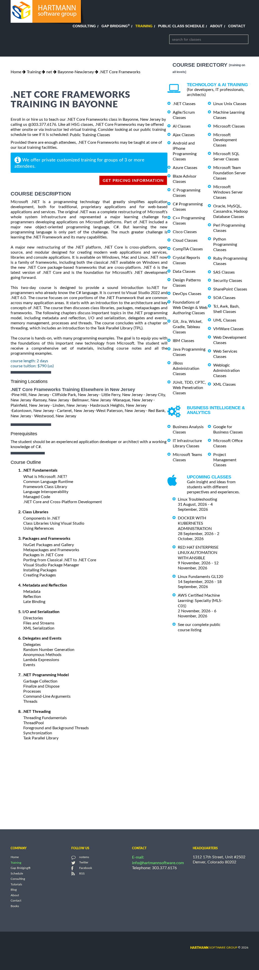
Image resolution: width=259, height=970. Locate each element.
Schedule (17, 873)
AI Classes (182, 126)
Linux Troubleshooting (197, 499)
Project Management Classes (224, 460)
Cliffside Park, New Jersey (75, 395)
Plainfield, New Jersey (30, 405)
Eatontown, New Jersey (33, 411)
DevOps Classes (187, 294)
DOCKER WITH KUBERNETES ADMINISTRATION (195, 523)
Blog (14, 889)
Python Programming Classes (225, 244)
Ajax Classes (184, 135)
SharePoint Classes (230, 289)
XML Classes (224, 384)
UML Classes (224, 320)
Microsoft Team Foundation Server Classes (229, 173)
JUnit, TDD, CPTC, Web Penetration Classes (189, 387)
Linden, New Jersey (70, 405)
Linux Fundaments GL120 (200, 577)
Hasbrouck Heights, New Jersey (118, 405)
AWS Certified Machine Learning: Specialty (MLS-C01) (200, 600)
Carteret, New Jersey (75, 411)
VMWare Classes (228, 329)
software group (213, 947)
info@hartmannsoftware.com (158, 863)
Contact (236, 26)
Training (144, 26)
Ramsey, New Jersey (51, 400)
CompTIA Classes (188, 249)
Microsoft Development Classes (225, 140)
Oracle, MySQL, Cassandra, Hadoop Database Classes (230, 211)
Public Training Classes (90, 135)
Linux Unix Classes (229, 104)
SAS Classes (224, 272)
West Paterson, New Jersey (120, 411)
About (216, 26)
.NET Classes (184, 104)
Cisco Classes (185, 232)
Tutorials (16, 884)
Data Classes (184, 272)
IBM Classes (183, 341)
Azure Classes (185, 168)
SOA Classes (224, 298)
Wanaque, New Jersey (133, 400)
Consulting (84, 26)
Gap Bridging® (21, 868)
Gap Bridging (115, 26)
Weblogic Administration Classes (226, 370)
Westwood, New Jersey (55, 416)
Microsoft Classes (229, 126)
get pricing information (133, 181)
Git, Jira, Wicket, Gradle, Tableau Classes (188, 327)
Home (16, 72)
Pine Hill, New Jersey (30, 395)
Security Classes (227, 281)
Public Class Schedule (181, 26)
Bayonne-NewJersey (76, 72)
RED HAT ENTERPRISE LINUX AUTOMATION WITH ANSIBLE (198, 552)
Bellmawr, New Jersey (91, 400)
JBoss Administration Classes (186, 368)
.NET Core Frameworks (119, 72)
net (49, 72)
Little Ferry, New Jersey (122, 395)
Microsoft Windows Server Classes (228, 192)
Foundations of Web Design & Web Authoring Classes (190, 307)
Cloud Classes (185, 240)
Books (15, 906)
